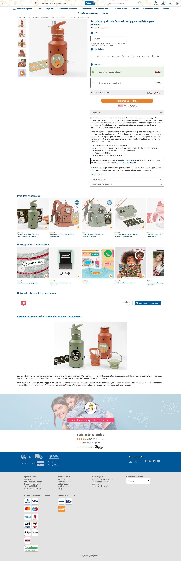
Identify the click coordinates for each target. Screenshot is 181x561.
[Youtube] (158, 461)
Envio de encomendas (100, 481)
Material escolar (28, 17)
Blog (60, 488)
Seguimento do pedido (33, 481)
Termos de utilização (84, 557)
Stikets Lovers (63, 484)
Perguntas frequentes (32, 484)
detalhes (64, 3)
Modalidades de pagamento (103, 479)
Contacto (27, 479)
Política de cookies (97, 557)
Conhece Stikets (64, 481)
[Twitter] (154, 461)
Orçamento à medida (32, 488)
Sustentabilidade (31, 486)
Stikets (19, 17)
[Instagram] (150, 461)
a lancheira (130, 160)
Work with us (63, 486)
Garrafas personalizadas (41, 17)
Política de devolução (100, 486)
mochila (121, 160)
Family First (62, 479)
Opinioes (95, 484)
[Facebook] (146, 461)
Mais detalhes (95, 174)
